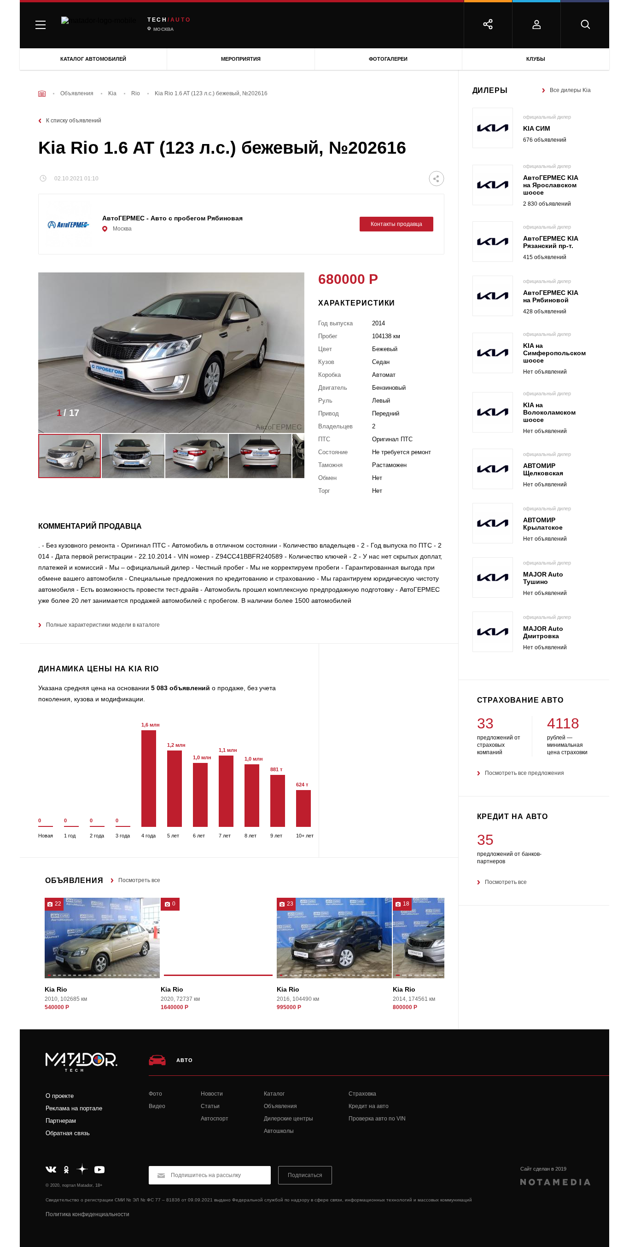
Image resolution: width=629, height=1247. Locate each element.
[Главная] (42, 94)
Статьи (210, 1106)
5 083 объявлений (180, 688)
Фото (155, 1094)
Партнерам (61, 1120)
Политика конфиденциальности (87, 1214)
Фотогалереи (388, 59)
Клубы (535, 59)
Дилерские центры (288, 1118)
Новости (212, 1094)
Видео (157, 1106)
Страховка (362, 1094)
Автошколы (279, 1131)
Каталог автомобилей (93, 59)
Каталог (274, 1094)
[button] (283, 415)
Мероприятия (241, 59)
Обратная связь (68, 1133)
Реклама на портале (74, 1108)
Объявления (280, 1106)
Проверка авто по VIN (377, 1118)
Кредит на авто (369, 1106)
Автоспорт (214, 1118)
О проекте (60, 1095)
